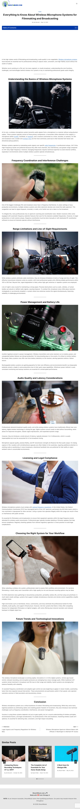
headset (30, 136)
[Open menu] (76, 3)
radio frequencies (50, 145)
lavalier (16, 136)
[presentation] (13, 753)
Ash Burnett (37, 22)
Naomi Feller (35, 772)
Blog (40, 11)
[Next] (75, 762)
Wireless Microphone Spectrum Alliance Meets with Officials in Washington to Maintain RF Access (62, 729)
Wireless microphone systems (67, 59)
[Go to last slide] (4, 762)
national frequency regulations (41, 507)
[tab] (36, 778)
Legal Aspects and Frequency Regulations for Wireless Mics (19, 729)
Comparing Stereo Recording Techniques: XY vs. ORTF (13, 767)
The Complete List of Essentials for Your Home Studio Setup (39, 767)
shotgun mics (27, 138)
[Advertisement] (40, 42)
